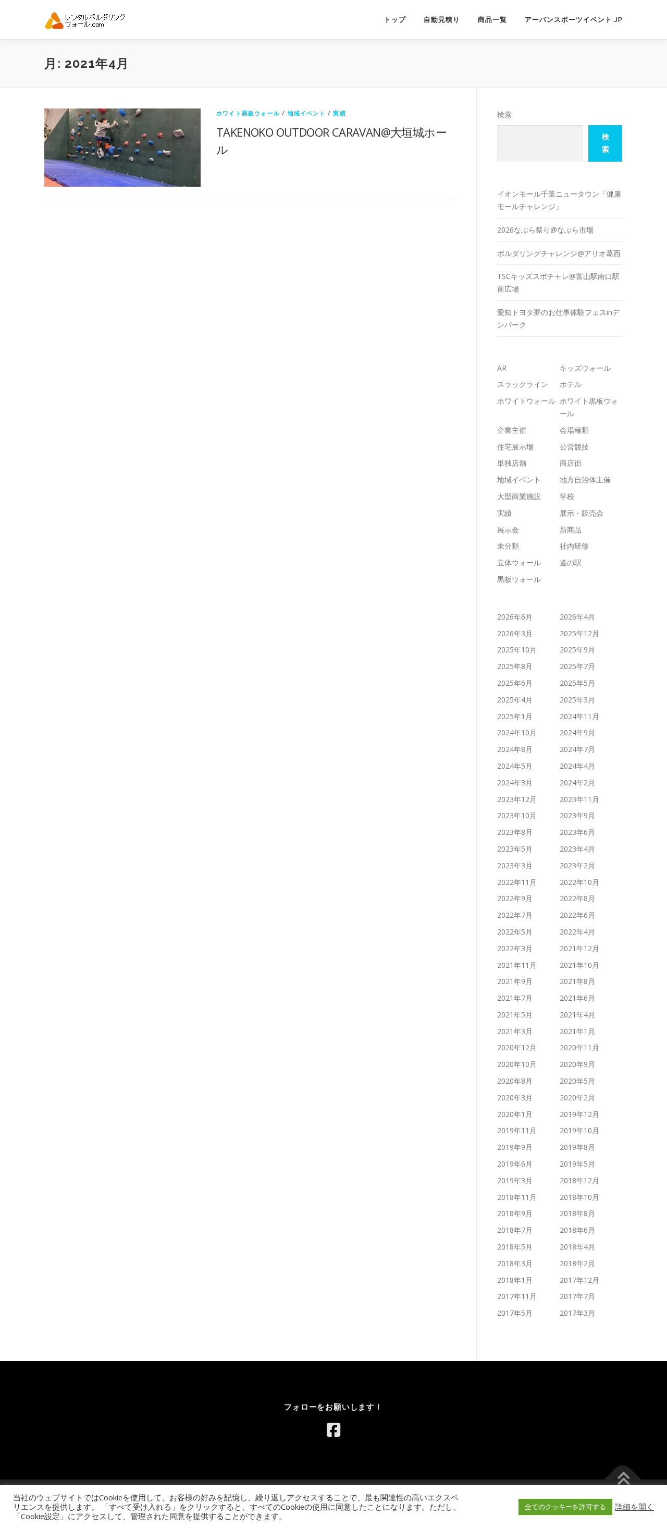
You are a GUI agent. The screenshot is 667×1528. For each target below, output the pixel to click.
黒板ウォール (519, 579)
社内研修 (574, 546)
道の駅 (571, 562)
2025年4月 (515, 700)
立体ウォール (519, 562)
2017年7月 (577, 1296)
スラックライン (522, 384)
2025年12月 (579, 633)
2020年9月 (577, 1064)
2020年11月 (579, 1047)
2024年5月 (515, 766)
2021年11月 (517, 965)
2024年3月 (515, 782)
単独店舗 (511, 463)
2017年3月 (577, 1313)
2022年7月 (515, 915)
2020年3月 (515, 1097)
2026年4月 (577, 617)
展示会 (508, 530)
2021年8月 (577, 981)
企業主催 (511, 430)
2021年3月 (515, 1031)
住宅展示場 (515, 447)
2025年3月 (577, 700)
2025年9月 (577, 649)
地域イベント (307, 113)
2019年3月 (515, 1180)
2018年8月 (577, 1213)
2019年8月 (577, 1147)
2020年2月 (577, 1097)
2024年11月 (579, 716)
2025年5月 (577, 683)
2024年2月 (577, 782)
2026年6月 (515, 617)
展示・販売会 (581, 513)
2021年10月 (579, 965)
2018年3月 (515, 1263)
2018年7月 (515, 1230)
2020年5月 (577, 1081)
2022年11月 (517, 882)
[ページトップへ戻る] (622, 1479)
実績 (339, 113)
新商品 (571, 530)
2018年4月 (577, 1247)
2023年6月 (577, 832)
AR (502, 368)
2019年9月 (515, 1147)
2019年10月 (579, 1130)
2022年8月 (577, 898)
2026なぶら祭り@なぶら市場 (545, 230)
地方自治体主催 (585, 479)
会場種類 (574, 430)
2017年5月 (515, 1313)
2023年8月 (515, 832)
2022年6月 (577, 915)
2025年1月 (515, 716)
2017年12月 (579, 1280)
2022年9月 (515, 898)
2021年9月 (515, 981)
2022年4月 (577, 932)
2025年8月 (515, 666)
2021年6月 (577, 998)
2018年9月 (515, 1213)
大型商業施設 (519, 496)
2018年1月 (515, 1280)
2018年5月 (515, 1247)
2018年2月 (577, 1263)
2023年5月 (515, 849)
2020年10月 (517, 1064)
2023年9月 (577, 815)
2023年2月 (577, 865)
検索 (504, 114)
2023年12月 (517, 799)
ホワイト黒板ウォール (248, 113)
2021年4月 (577, 1015)
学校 (567, 496)
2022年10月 (579, 882)
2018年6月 (577, 1230)
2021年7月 (515, 998)
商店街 (571, 463)
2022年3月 (515, 948)
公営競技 (574, 447)
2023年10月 (517, 815)
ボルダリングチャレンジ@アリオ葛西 (559, 253)
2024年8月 (515, 749)
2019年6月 (515, 1164)
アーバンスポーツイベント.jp (574, 19)
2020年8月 (515, 1081)
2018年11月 (517, 1197)
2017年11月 (517, 1296)
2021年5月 (515, 1015)
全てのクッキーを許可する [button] (565, 1506)
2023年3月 (515, 865)
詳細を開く (634, 1506)
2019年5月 (577, 1164)
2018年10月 (579, 1197)
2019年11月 (517, 1130)
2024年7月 (577, 749)
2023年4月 (577, 849)
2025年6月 (515, 683)
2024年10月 (517, 732)
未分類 (508, 546)
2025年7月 (577, 666)
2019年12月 (579, 1114)
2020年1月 (515, 1114)
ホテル (571, 384)
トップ (395, 19)
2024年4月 (577, 766)
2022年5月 (515, 932)
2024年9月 (577, 732)
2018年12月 (579, 1180)
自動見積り (442, 19)
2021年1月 (577, 1031)
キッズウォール (585, 368)
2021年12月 (579, 948)
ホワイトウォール (526, 401)
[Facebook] (333, 1430)
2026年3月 (515, 633)
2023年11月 (579, 799)
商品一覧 (492, 19)
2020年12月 (517, 1047)
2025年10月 (517, 649)
